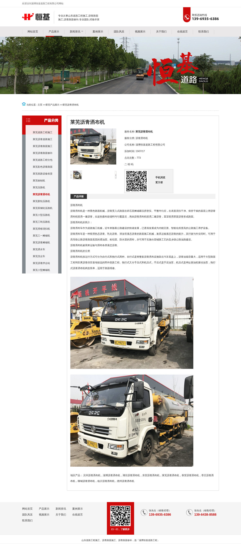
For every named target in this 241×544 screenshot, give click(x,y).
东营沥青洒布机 (151, 475)
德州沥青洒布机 (125, 481)
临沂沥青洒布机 (106, 481)
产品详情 (79, 196)
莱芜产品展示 (52, 104)
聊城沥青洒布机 (86, 481)
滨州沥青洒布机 (91, 475)
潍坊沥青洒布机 (131, 475)
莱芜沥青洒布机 (71, 104)
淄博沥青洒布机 (111, 475)
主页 (40, 104)
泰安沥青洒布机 (190, 475)
